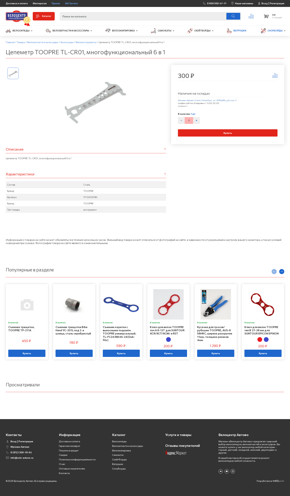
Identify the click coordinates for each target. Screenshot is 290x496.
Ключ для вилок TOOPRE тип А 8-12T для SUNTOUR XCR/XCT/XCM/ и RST (167, 330)
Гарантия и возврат (69, 445)
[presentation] (274, 271)
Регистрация (277, 3)
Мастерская (40, 3)
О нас (62, 464)
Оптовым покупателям (72, 468)
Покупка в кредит (69, 450)
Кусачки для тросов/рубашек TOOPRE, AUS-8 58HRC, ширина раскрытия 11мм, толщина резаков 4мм (214, 333)
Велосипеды (119, 441)
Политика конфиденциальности (77, 459)
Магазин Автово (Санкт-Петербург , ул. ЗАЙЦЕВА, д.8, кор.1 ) (207, 100)
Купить (227, 132)
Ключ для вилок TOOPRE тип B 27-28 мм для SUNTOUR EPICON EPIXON (261, 330)
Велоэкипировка (121, 450)
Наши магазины (244, 3)
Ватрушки (117, 464)
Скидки (63, 454)
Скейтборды (119, 459)
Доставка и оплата (17, 3)
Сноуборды (119, 468)
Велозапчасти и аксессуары (127, 445)
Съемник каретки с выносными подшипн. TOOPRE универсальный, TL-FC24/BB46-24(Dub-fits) (119, 333)
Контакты (64, 473)
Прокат (56, 3)
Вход (264, 3)
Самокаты (118, 454)
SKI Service (71, 3)
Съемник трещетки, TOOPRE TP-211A (21, 328)
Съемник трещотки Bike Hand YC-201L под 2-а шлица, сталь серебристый (73, 330)
